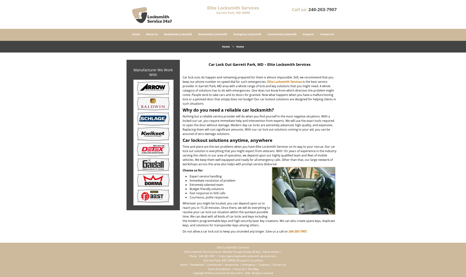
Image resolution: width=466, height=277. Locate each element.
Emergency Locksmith (247, 34)
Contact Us (327, 34)
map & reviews (271, 251)
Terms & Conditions (219, 269)
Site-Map (253, 269)
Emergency (248, 264)
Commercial (214, 264)
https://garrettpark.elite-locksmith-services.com (247, 256)
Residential (197, 264)
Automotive (232, 264)
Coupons (308, 34)
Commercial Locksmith (282, 34)
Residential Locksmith (178, 34)
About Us (152, 34)
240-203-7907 (322, 9)
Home (136, 34)
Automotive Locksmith (212, 34)
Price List (239, 269)
